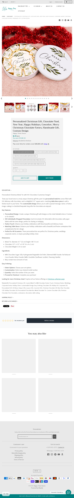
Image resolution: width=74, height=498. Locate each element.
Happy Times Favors (19, 133)
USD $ (12, 2)
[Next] (72, 98)
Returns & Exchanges (9, 301)
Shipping (15, 141)
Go (54, 436)
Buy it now (49, 178)
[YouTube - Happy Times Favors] (68, 20)
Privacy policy (19, 451)
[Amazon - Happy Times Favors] (71, 20)
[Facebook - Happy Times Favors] (60, 20)
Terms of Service (19, 459)
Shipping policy (18, 455)
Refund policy (19, 457)
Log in (50, 2)
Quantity (15, 167)
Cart (69, 2)
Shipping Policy (7, 297)
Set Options (16, 149)
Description (6, 190)
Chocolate (10, 16)
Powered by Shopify (37, 488)
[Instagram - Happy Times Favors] (62, 20)
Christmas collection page (56, 279)
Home (3, 16)
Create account (59, 2)
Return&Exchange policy (19, 453)
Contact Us (61, 447)
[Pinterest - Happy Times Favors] (65, 20)
